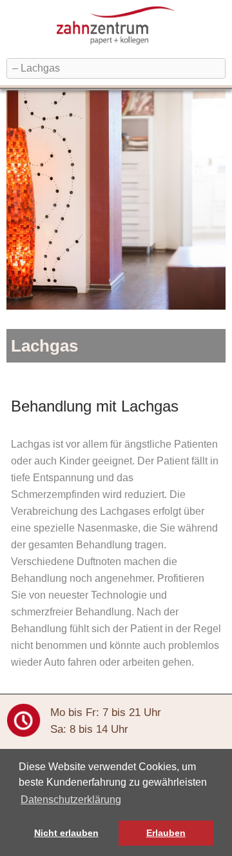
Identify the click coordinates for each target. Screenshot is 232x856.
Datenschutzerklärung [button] (71, 799)
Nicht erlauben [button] (66, 833)
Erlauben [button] (166, 833)
